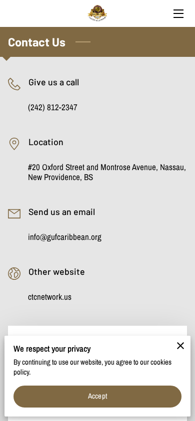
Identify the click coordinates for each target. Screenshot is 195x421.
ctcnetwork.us (50, 297)
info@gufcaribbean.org (65, 237)
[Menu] (178, 13)
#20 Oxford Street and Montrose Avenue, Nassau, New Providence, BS (107, 172)
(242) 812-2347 (53, 107)
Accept (97, 396)
